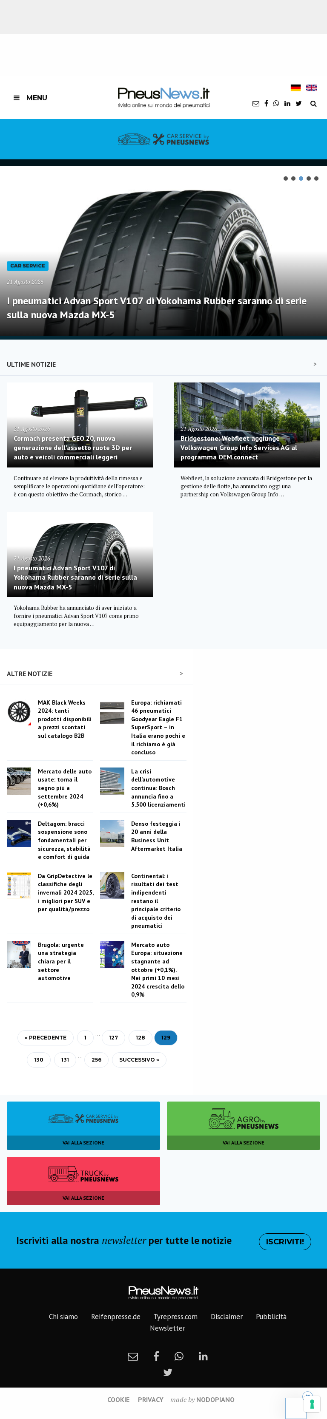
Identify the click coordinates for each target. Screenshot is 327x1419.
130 (38, 1059)
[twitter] (298, 103)
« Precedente (45, 1037)
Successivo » (139, 1059)
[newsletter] (255, 103)
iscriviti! (285, 1241)
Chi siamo (63, 1316)
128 (140, 1037)
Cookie (118, 1399)
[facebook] (266, 103)
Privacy (151, 1399)
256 (96, 1059)
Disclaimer (227, 1316)
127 (113, 1037)
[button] (286, 178)
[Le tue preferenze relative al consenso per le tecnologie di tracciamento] (312, 1404)
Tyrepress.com (175, 1316)
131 (65, 1059)
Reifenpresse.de (116, 1316)
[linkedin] (287, 103)
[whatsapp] (276, 103)
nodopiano (215, 1399)
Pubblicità (271, 1316)
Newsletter (167, 1328)
